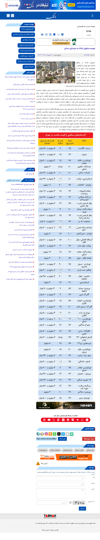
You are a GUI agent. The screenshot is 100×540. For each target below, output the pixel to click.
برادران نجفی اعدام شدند (26, 114)
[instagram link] (63, 419)
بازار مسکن (90, 450)
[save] (50, 34)
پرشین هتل (29, 174)
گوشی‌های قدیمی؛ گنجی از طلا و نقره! (22, 210)
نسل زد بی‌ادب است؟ (27, 119)
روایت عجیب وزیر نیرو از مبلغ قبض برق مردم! (20, 148)
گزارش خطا (44, 463)
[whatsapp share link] (54, 434)
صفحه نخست (90, 26)
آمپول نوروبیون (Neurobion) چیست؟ (22, 184)
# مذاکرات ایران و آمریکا (25, 61)
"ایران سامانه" (46, 530)
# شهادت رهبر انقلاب (26, 56)
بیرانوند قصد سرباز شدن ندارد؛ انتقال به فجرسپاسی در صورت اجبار (21, 223)
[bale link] (72, 419)
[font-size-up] (62, 34)
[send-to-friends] (46, 34)
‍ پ (58, 34)
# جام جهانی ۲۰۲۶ (27, 29)
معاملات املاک (55, 450)
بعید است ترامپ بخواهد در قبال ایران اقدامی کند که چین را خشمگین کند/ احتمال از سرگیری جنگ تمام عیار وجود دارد (20, 202)
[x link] (53, 419)
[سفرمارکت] (65, 457)
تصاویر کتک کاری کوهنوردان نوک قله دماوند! (19, 279)
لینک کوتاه (90, 439)
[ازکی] (73, 5)
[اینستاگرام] (46, 434)
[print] (42, 34)
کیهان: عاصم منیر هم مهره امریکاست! (22, 131)
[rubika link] (87, 419)
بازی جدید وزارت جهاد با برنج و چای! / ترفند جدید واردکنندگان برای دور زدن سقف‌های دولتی (21, 124)
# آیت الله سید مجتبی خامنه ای (23, 34)
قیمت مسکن (79, 450)
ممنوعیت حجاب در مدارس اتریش (23, 250)
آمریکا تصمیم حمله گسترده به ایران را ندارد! (20, 136)
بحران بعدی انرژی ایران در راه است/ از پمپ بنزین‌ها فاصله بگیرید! (21, 236)
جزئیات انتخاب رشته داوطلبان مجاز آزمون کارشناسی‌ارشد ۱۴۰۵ (22, 107)
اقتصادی (80, 26)
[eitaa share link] (50, 434)
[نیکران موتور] (65, 405)
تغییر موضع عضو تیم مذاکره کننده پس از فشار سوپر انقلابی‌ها (21, 243)
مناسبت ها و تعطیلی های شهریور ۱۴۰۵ (21, 267)
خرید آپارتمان (67, 450)
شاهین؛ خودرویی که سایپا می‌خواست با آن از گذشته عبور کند (20, 216)
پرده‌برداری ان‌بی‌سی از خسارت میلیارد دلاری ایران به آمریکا (20, 100)
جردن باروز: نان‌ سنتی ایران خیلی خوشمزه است (19, 89)
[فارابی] (65, 42)
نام (94, 477)
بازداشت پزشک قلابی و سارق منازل (23, 84)
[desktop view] (12, 15)
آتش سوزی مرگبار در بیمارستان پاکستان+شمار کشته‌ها (21, 142)
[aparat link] (44, 419)
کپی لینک (62, 438)
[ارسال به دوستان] (67, 434)
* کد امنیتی (91, 502)
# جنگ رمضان (28, 67)
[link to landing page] (51, 15)
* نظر (93, 489)
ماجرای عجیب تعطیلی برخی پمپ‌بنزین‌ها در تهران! (21, 273)
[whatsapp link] (82, 419)
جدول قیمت (43, 450)
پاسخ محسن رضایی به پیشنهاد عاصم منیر (20, 262)
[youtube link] (48, 419)
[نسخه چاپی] (71, 434)
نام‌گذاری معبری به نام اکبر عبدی (23, 230)
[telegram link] (77, 419)
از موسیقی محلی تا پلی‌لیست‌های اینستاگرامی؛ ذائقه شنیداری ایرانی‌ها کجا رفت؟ (20, 161)
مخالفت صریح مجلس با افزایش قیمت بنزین (20, 94)
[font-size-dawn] (54, 34)
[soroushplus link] (68, 419)
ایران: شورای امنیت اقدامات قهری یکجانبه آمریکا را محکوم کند (20, 78)
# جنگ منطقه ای (28, 40)
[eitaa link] (58, 419)
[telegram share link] (63, 434)
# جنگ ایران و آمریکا (26, 51)
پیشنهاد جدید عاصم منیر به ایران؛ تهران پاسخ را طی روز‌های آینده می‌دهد (20, 256)
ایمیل (93, 483)
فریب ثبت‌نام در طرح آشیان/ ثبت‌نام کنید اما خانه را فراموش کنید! (21, 154)
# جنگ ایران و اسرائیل (26, 45)
